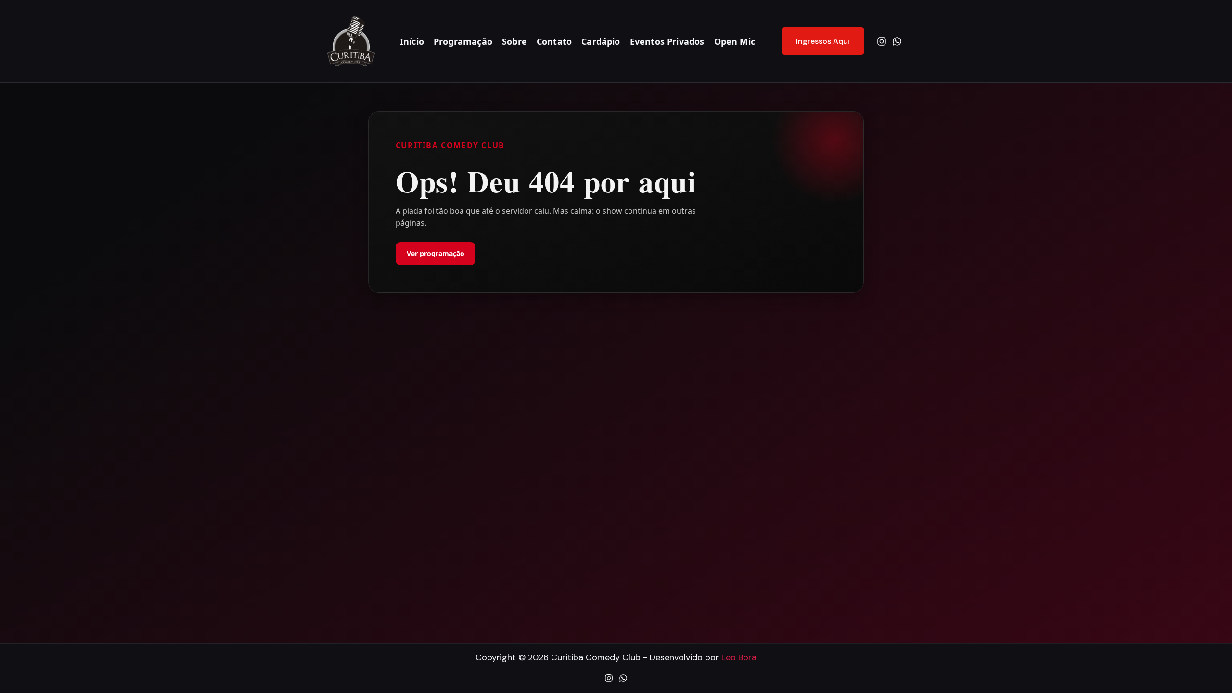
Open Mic (734, 41)
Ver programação (435, 253)
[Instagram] (881, 41)
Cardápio (600, 41)
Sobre (514, 41)
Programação (463, 41)
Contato (554, 41)
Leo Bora (739, 657)
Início (412, 41)
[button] (817, 41)
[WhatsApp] (897, 41)
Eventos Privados (667, 41)
